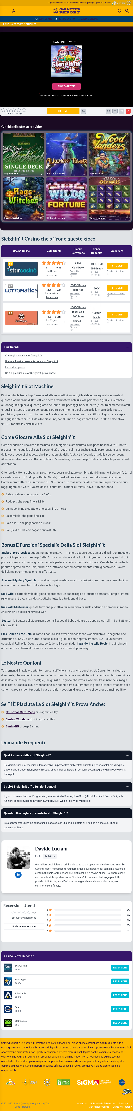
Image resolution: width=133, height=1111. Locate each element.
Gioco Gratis (66, 86)
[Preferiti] (119, 11)
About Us (82, 1103)
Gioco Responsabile (99, 1106)
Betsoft (75, 42)
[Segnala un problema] (128, 111)
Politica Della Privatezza (103, 1103)
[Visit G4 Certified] (121, 1082)
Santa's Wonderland (19, 719)
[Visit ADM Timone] (10, 1082)
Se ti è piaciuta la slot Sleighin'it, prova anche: (31, 373)
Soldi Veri (63, 111)
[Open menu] (6, 11)
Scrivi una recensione (24, 926)
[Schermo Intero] (108, 111)
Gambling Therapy (122, 1106)
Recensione (120, 967)
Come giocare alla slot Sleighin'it (23, 355)
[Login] (13, 11)
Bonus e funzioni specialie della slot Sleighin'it (31, 361)
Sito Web (117, 265)
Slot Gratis (17, 24)
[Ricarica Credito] (115, 111)
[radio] (3, 110)
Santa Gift (12, 726)
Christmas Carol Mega (20, 712)
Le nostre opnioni (15, 367)
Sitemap (123, 1103)
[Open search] (127, 11)
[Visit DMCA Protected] (63, 1082)
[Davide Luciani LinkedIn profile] (18, 875)
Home (6, 24)
